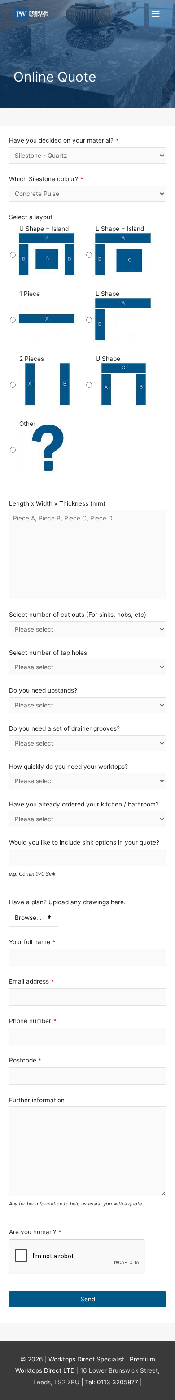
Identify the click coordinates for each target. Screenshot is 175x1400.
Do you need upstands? (43, 690)
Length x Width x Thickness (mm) (57, 503)
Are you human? (35, 1231)
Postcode (25, 1060)
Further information (37, 1100)
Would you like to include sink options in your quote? (84, 842)
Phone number (32, 1020)
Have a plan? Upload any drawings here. (67, 902)
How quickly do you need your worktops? (68, 766)
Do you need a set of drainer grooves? (64, 728)
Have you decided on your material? (63, 140)
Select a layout (30, 217)
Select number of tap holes (48, 652)
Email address (31, 981)
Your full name (32, 941)
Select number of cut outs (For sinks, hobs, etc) (77, 614)
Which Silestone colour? (46, 178)
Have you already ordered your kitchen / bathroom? (84, 804)
